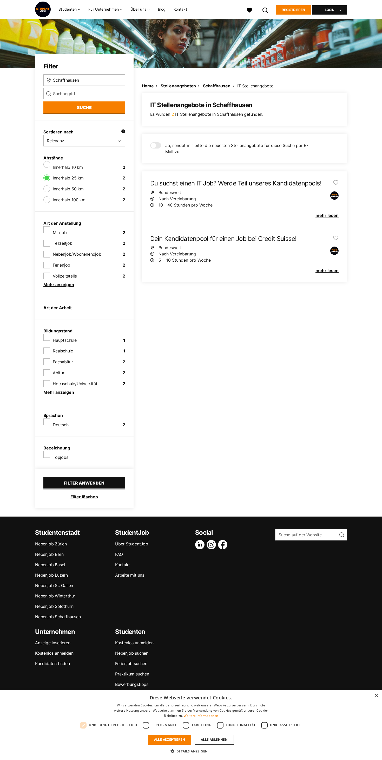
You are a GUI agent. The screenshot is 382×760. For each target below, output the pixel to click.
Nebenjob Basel (50, 564)
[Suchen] (265, 9)
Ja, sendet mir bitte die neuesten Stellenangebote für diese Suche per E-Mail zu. (236, 148)
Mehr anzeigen (58, 284)
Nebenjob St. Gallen (54, 585)
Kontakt (180, 9)
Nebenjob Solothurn (54, 606)
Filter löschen (84, 496)
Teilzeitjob (63, 243)
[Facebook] (223, 544)
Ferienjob (61, 265)
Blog (162, 9)
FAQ (119, 554)
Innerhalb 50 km (68, 188)
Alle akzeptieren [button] (169, 739)
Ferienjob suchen (131, 663)
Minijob (60, 232)
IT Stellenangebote (255, 85)
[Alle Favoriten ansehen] (249, 9)
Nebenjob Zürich (51, 543)
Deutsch (61, 424)
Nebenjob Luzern (51, 575)
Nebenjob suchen (131, 653)
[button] (191, 751)
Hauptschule (65, 340)
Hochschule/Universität (75, 383)
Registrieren (293, 10)
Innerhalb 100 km (69, 199)
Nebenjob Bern (49, 554)
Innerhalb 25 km (68, 178)
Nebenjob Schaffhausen (58, 616)
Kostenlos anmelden (54, 653)
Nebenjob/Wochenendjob (77, 254)
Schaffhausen (216, 85)
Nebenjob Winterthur (55, 595)
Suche (84, 107)
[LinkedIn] (201, 544)
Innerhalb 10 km (68, 167)
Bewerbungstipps (131, 684)
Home (148, 85)
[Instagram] (212, 544)
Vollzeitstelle (65, 276)
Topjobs (60, 457)
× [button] (376, 696)
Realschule (63, 350)
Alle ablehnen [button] (214, 739)
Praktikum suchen (132, 674)
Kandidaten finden (52, 663)
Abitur (58, 372)
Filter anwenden (84, 483)
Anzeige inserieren (52, 642)
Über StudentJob (131, 543)
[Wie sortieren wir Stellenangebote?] (123, 132)
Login (329, 10)
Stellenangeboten (178, 85)
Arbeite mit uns (129, 575)
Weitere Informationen (201, 715)
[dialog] (191, 725)
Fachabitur (63, 361)
